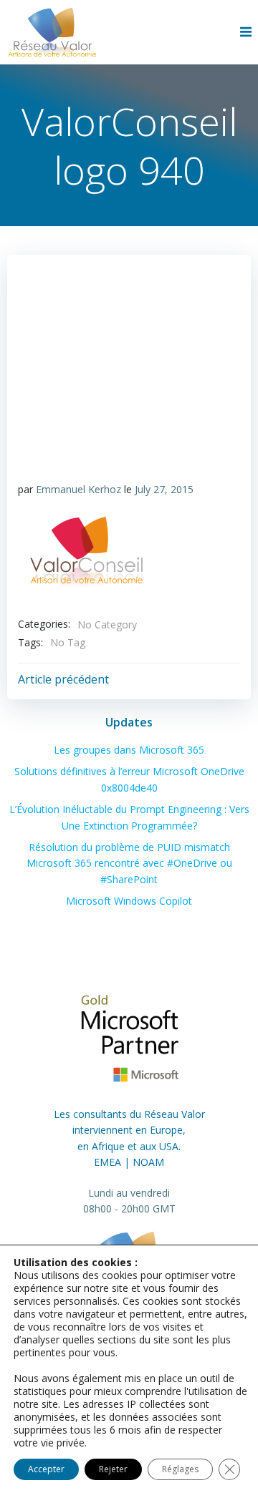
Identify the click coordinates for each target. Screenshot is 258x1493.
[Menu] (247, 32)
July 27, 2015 (164, 489)
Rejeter (113, 1469)
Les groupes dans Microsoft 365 (129, 750)
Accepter (46, 1469)
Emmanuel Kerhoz (78, 489)
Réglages (180, 1469)
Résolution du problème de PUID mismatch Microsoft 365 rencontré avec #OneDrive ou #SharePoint (129, 863)
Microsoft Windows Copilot (129, 901)
